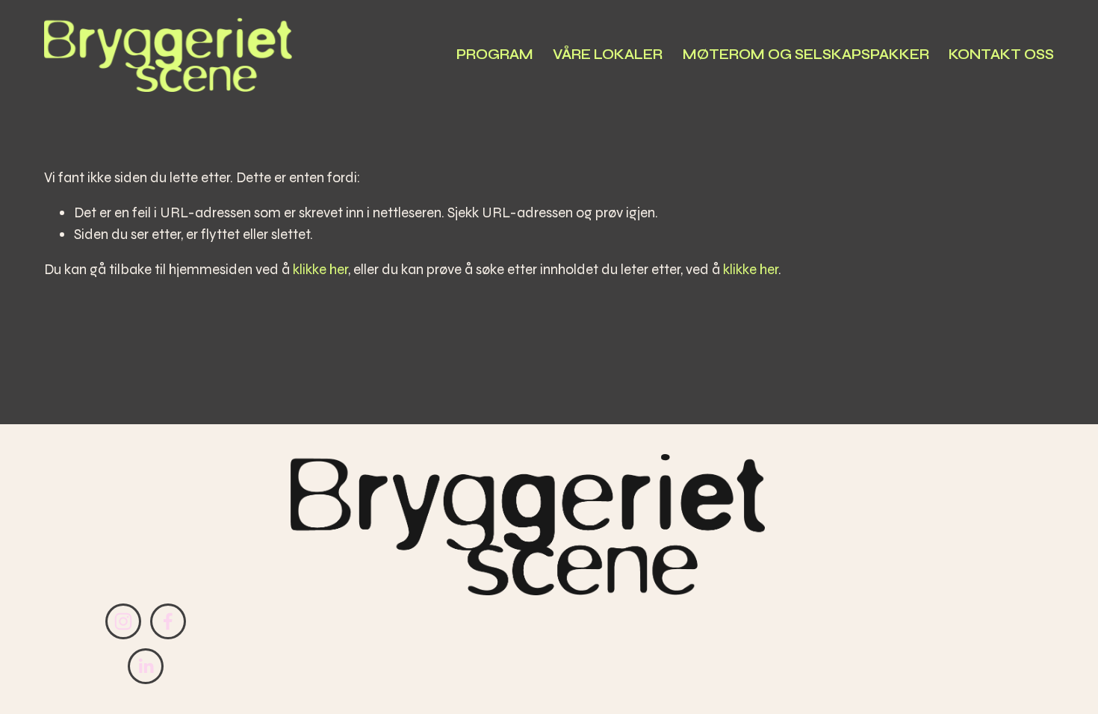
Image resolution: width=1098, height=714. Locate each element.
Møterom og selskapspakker (806, 54)
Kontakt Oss (1001, 54)
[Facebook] (168, 621)
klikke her (320, 269)
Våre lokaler (608, 54)
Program (494, 54)
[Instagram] (123, 621)
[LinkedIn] (146, 666)
